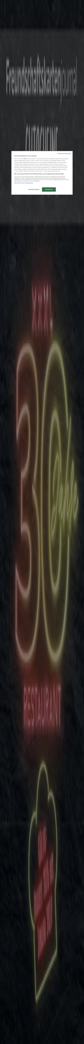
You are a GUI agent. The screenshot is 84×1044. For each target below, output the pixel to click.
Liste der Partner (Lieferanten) (23, 183)
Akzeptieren (49, 189)
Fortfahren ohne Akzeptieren (64, 153)
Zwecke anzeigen (33, 189)
